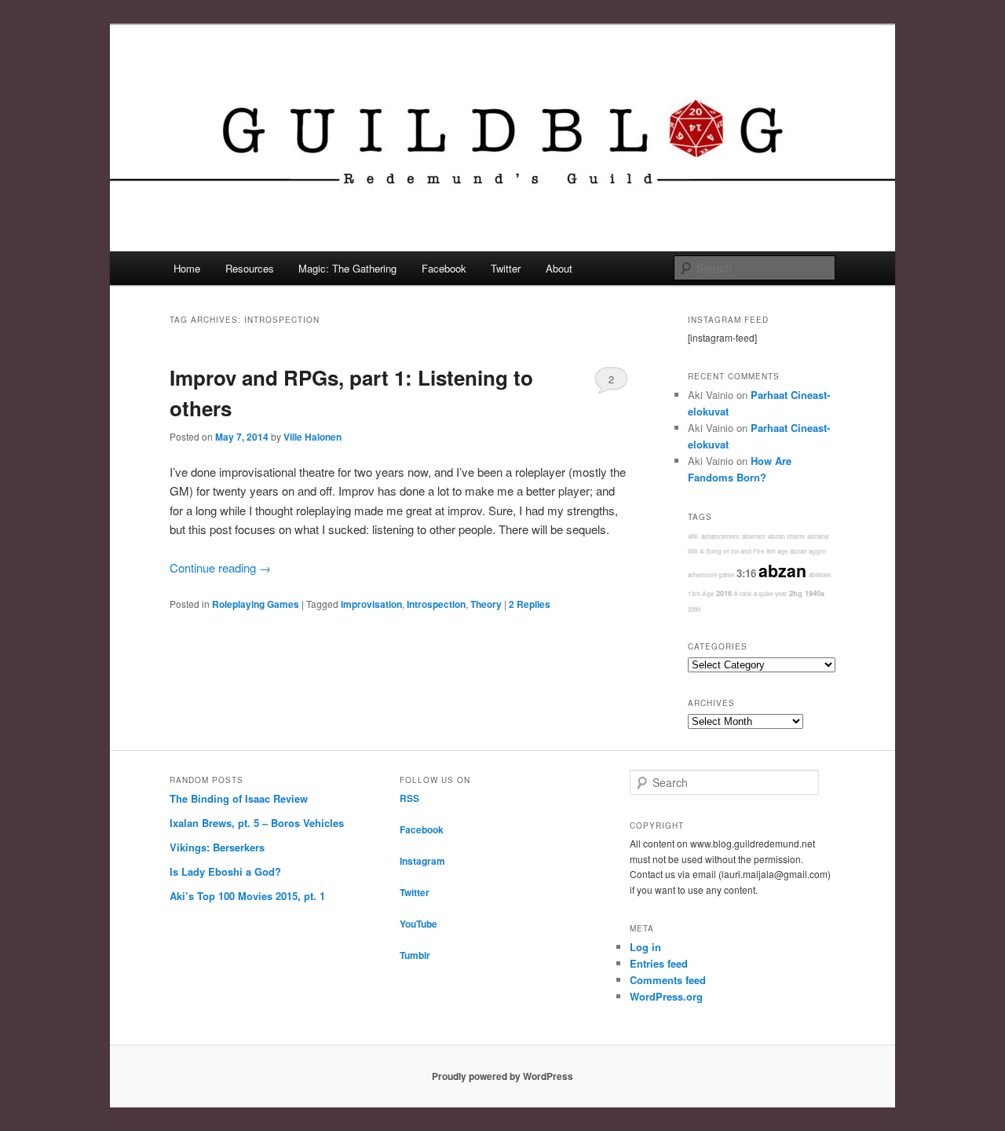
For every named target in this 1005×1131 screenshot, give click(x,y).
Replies (529, 604)
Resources (249, 268)
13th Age (701, 593)
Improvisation (371, 604)
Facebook (444, 268)
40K (693, 536)
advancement (720, 536)
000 (692, 551)
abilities (820, 574)
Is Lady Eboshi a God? (225, 871)
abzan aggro (808, 551)
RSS (409, 798)
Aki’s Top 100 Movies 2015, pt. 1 (247, 895)
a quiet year (770, 593)
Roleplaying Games (255, 604)
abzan (782, 570)
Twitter (506, 268)
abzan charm (786, 536)
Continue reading (220, 567)
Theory (486, 604)
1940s (814, 593)
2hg (795, 593)
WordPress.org (666, 996)
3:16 (746, 573)
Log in (645, 946)
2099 (694, 609)
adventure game (711, 574)
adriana (817, 536)
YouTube (418, 924)
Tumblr (415, 955)
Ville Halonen (312, 437)
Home (187, 268)
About (559, 268)
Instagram (422, 861)
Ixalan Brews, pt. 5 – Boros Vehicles (257, 822)
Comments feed (668, 979)
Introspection (436, 604)
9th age (777, 551)
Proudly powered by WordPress (502, 1076)
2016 (724, 593)
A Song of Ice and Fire (732, 551)
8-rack (742, 593)
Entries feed (659, 963)
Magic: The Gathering (347, 268)
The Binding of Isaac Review (239, 798)
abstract (754, 536)
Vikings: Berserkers (217, 847)
